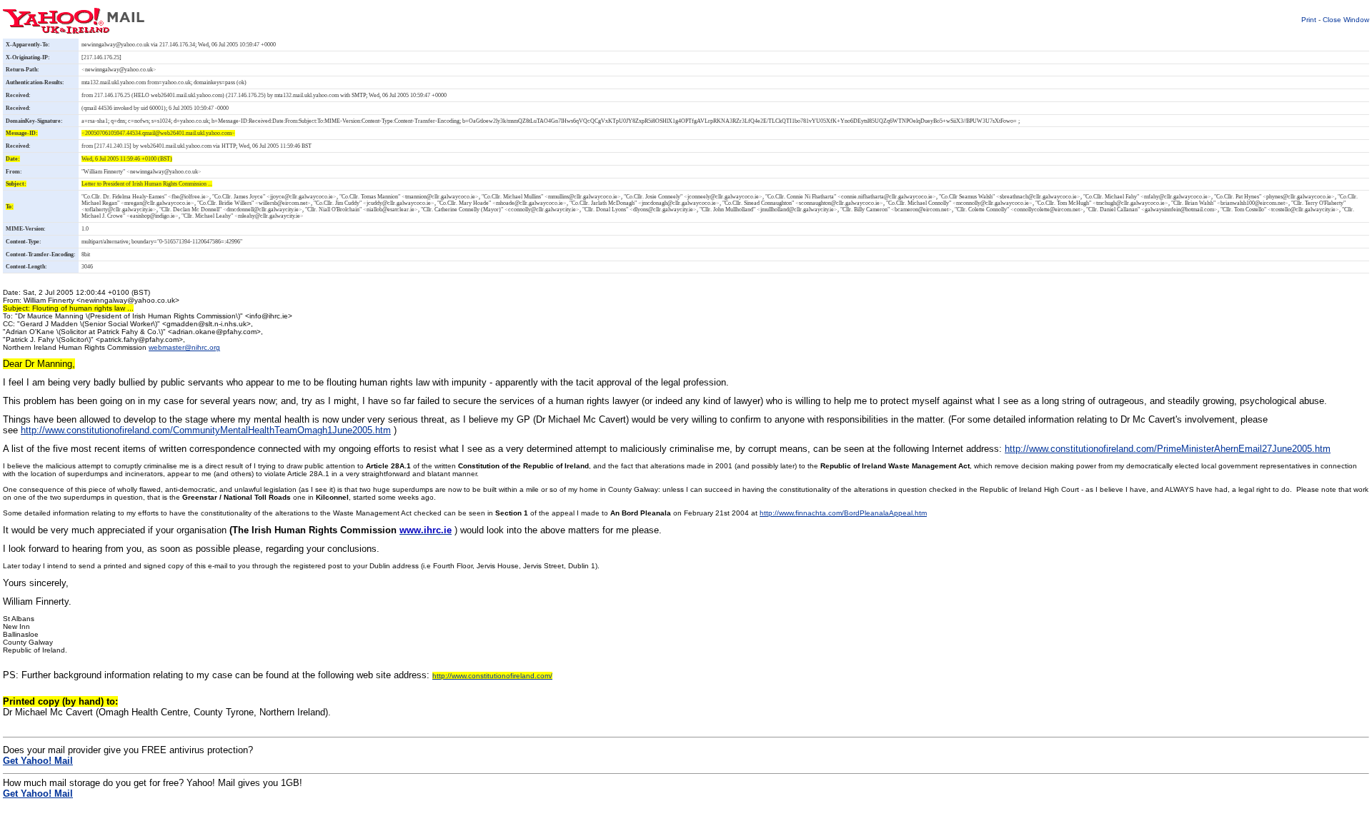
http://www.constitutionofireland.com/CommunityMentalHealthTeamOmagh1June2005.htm (206, 430)
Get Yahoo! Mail (38, 793)
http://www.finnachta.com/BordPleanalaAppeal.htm (843, 513)
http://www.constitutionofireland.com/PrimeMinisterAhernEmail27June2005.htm (1168, 448)
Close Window (1346, 20)
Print (1308, 20)
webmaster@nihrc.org (184, 347)
